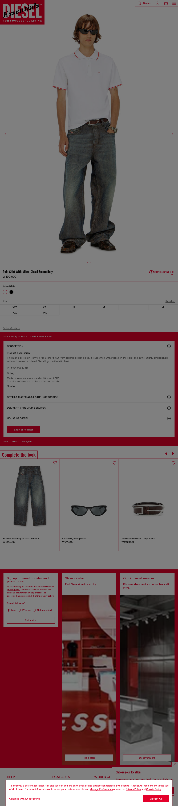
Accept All (156, 798)
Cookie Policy (153, 789)
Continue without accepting (24, 798)
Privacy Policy (133, 789)
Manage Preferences (101, 789)
